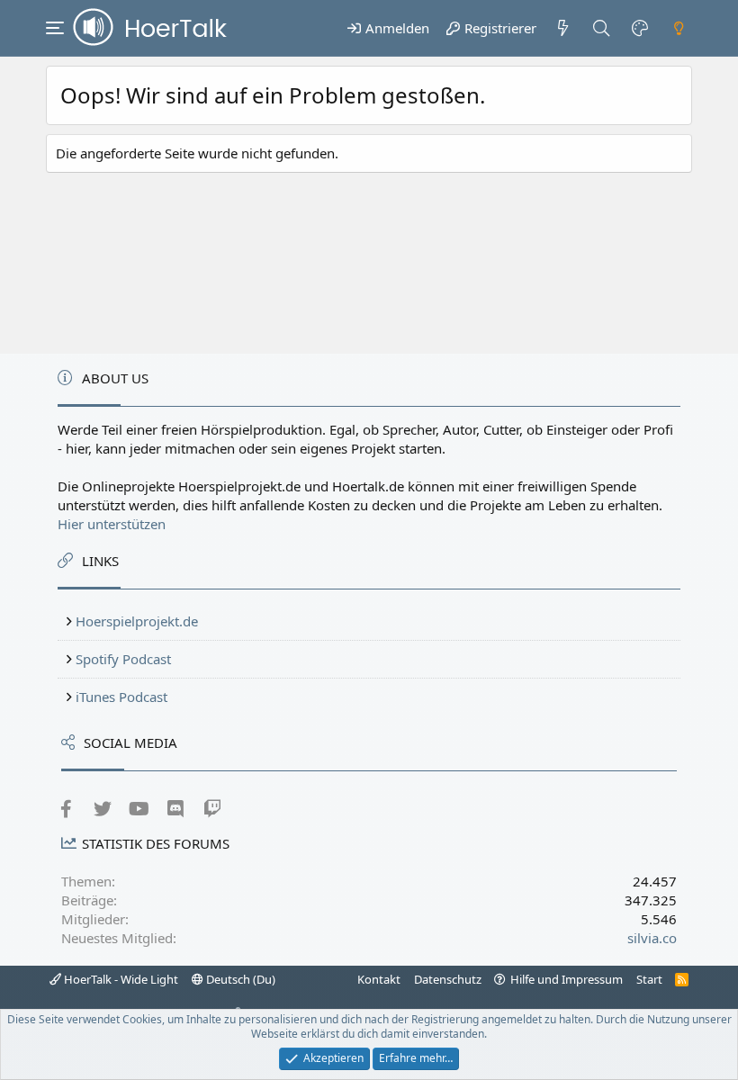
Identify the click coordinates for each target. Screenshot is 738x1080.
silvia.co (652, 938)
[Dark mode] (678, 28)
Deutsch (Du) (239, 979)
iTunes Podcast (121, 697)
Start (649, 979)
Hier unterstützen (112, 524)
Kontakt (378, 979)
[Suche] (601, 28)
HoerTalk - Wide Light (119, 979)
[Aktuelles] (563, 28)
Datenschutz (448, 979)
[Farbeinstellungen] (640, 28)
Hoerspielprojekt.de (137, 621)
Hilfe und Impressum (566, 979)
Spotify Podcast (123, 659)
